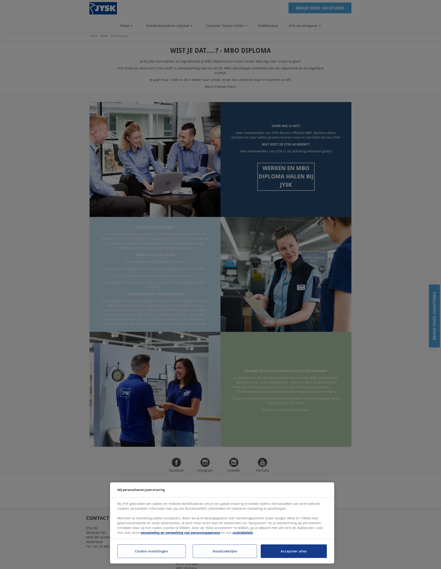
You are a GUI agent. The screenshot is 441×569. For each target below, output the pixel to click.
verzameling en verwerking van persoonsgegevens (180, 532)
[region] (222, 523)
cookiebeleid (242, 532)
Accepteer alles (294, 551)
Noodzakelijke (225, 551)
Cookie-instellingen (151, 551)
